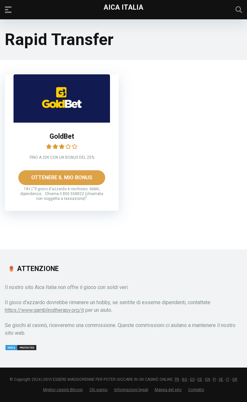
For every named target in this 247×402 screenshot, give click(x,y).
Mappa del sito (168, 389)
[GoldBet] (62, 121)
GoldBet (62, 136)
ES (192, 379)
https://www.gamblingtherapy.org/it (44, 310)
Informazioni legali (131, 389)
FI (214, 379)
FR (177, 379)
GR (234, 379)
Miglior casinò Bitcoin (63, 389)
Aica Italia (123, 7)
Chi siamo (98, 389)
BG (184, 379)
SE (221, 379)
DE (199, 379)
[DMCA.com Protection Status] (21, 349)
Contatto (196, 389)
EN (207, 379)
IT (227, 379)
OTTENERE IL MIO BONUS (61, 177)
